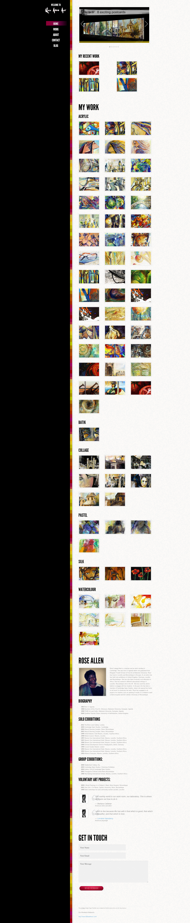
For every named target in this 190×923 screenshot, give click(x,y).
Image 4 (116, 47)
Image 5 (118, 47)
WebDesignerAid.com (111, 908)
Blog (56, 46)
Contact (56, 40)
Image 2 (112, 47)
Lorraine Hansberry (105, 818)
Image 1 (110, 47)
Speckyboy (123, 908)
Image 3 (114, 47)
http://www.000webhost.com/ (88, 916)
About (56, 35)
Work (55, 29)
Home (55, 24)
